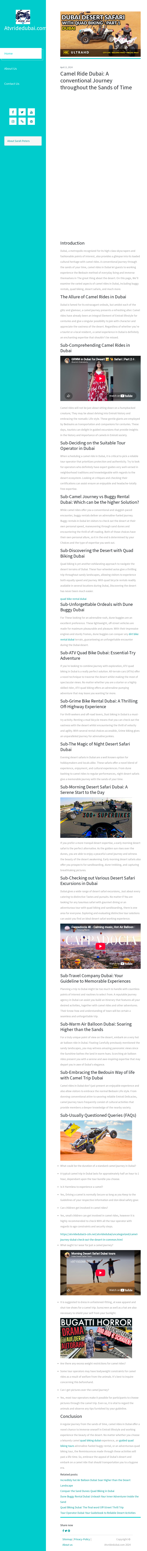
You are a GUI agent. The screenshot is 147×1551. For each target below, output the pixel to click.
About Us (10, 69)
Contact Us (11, 84)
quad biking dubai (90, 1440)
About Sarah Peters (18, 141)
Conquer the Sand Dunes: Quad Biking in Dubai (87, 1491)
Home (8, 53)
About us (67, 1544)
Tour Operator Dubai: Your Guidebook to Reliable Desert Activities (98, 1513)
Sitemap (67, 1539)
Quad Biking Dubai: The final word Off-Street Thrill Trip (92, 1507)
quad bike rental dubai (73, 599)
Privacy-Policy (82, 1539)
